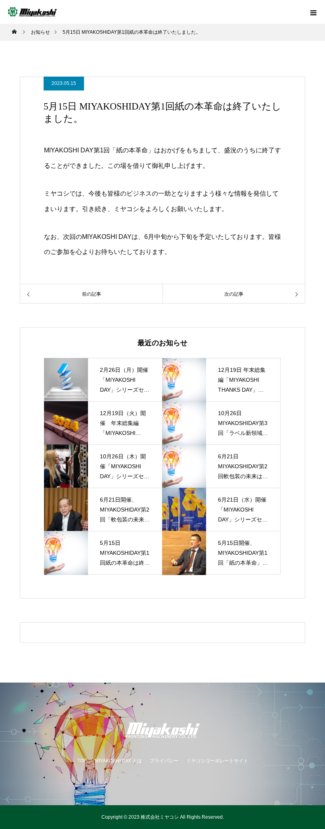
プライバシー (164, 761)
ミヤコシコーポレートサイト (217, 761)
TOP (82, 761)
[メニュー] (313, 12)
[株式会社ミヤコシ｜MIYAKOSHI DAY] (162, 730)
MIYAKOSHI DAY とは (118, 761)
